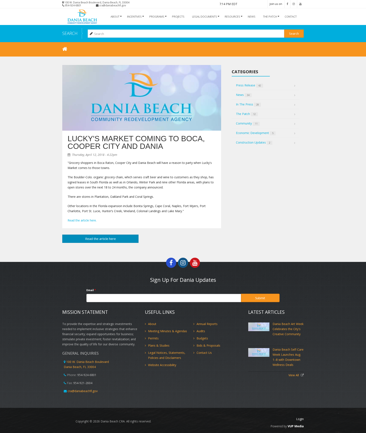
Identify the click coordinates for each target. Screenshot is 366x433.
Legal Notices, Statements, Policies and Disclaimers (166, 355)
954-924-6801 (73, 5)
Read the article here (100, 239)
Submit (260, 298)
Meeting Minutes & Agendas (167, 331)
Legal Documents (204, 16)
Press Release (248, 85)
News (243, 95)
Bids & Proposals (208, 345)
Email (91, 290)
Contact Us (204, 353)
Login (300, 419)
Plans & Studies (158, 345)
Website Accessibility (162, 365)
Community (247, 123)
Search (294, 33)
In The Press (247, 104)
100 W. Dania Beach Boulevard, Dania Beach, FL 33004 (96, 2)
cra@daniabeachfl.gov (112, 5)
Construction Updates (253, 142)
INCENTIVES (134, 16)
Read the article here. (82, 220)
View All (294, 375)
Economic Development (254, 133)
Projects (178, 16)
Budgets (202, 338)
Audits (201, 331)
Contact (291, 16)
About (115, 16)
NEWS (251, 16)
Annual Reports (207, 324)
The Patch (270, 16)
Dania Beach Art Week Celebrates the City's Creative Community (288, 329)
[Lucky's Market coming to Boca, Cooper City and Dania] (141, 98)
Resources (232, 16)
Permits (153, 338)
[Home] (84, 16)
